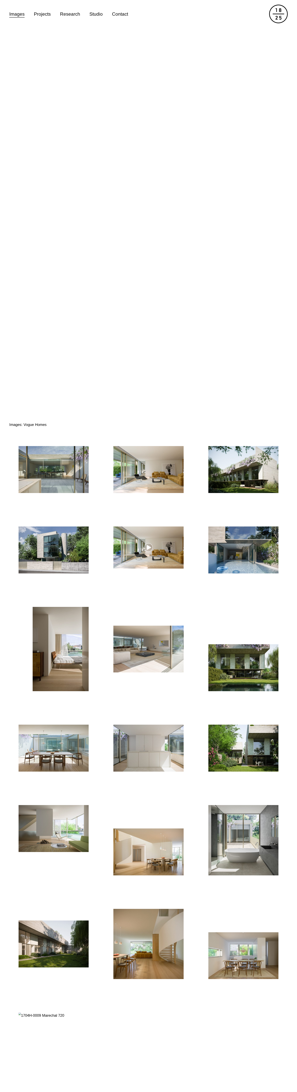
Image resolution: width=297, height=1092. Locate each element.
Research (70, 14)
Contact (120, 14)
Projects (42, 14)
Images (17, 14)
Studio (96, 14)
